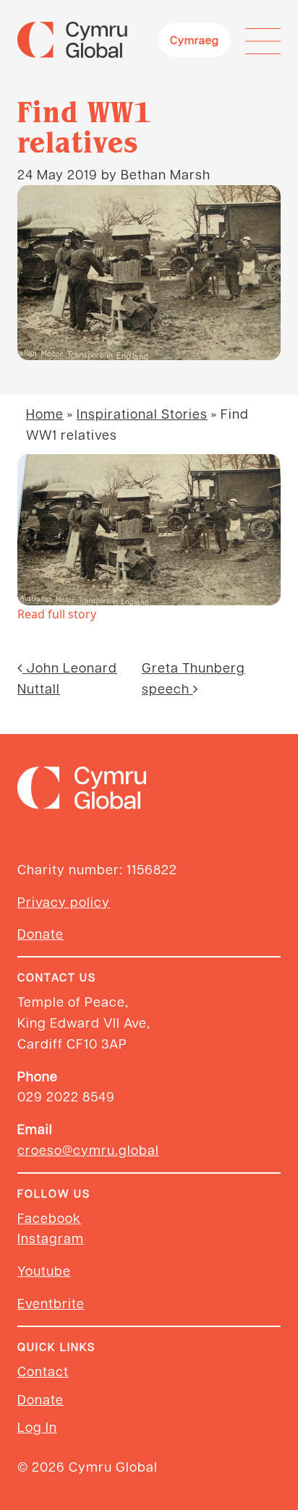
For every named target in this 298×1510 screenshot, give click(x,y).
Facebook (49, 1217)
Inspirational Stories (142, 413)
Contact (43, 1370)
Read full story (56, 614)
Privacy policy (63, 901)
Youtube (44, 1270)
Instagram (50, 1237)
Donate (40, 933)
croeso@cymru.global (88, 1149)
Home (45, 413)
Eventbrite (51, 1302)
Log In (37, 1426)
